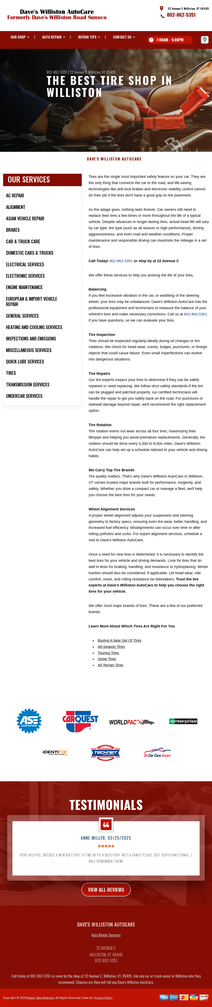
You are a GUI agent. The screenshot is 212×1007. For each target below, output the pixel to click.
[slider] (106, 846)
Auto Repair (51, 37)
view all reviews (106, 889)
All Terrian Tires (110, 665)
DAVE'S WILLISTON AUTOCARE (114, 159)
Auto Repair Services (106, 935)
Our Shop (18, 37)
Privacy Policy (103, 997)
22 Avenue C (78, 72)
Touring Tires (108, 653)
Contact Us (122, 37)
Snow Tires (107, 659)
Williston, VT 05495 (102, 72)
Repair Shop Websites (40, 997)
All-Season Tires (111, 647)
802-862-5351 (181, 14)
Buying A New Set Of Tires (119, 640)
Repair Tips (87, 37)
